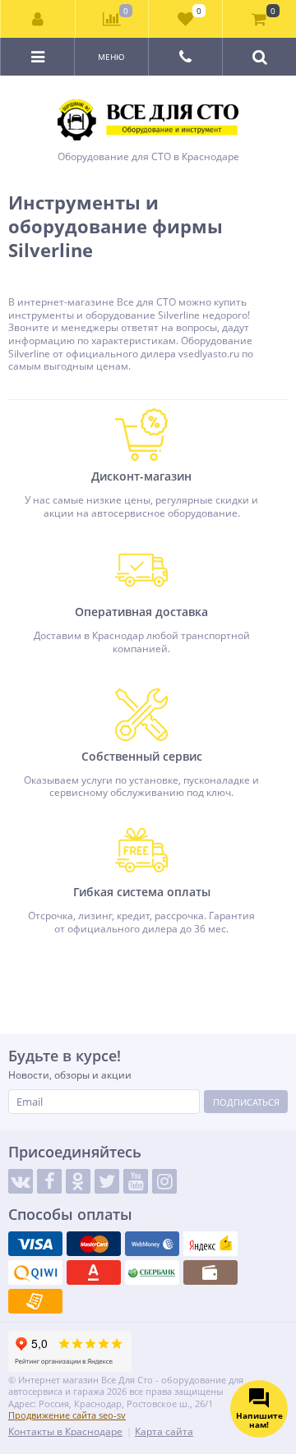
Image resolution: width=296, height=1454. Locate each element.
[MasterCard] (94, 1243)
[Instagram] (164, 1181)
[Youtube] (135, 1181)
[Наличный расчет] (210, 1272)
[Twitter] (107, 1181)
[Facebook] (49, 1181)
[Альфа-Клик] (94, 1272)
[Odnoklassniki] (78, 1181)
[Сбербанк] (152, 1272)
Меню (111, 56)
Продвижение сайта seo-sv (67, 1415)
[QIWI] (35, 1272)
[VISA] (35, 1243)
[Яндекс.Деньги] (210, 1243)
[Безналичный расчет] (35, 1301)
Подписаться (246, 1102)
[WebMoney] (152, 1243)
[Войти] (38, 19)
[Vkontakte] (20, 1181)
